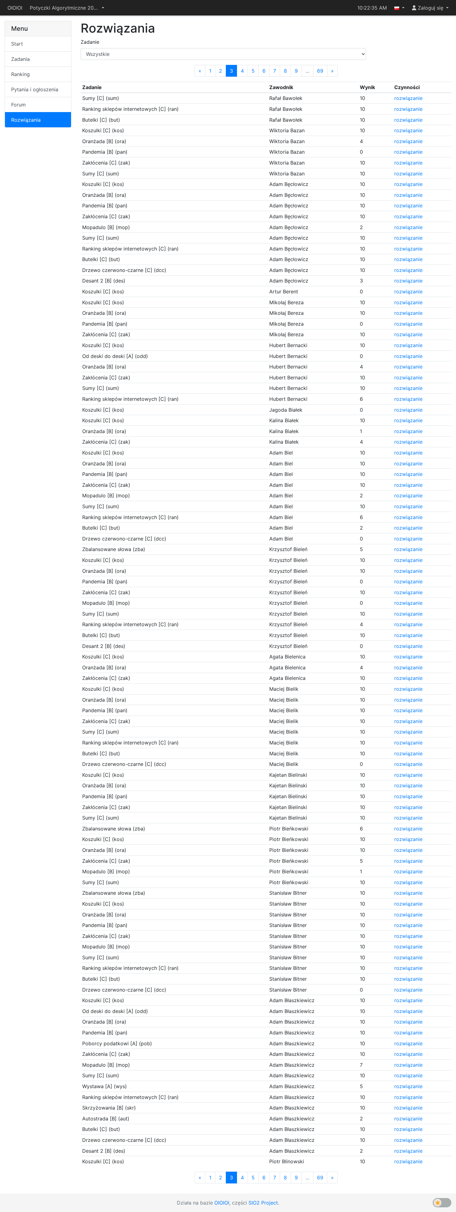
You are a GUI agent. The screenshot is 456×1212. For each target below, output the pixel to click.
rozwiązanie (408, 98)
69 (320, 71)
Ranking (20, 74)
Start (17, 44)
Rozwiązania (26, 120)
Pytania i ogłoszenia (34, 89)
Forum (18, 105)
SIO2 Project (263, 1203)
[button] (67, 8)
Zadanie (90, 42)
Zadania (20, 59)
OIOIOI (14, 8)
